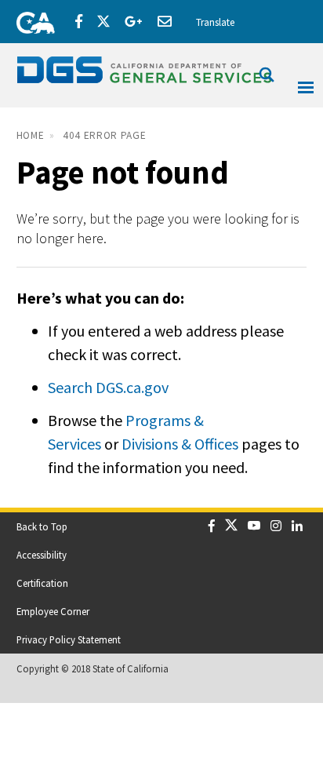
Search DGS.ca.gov (108, 387)
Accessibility (41, 554)
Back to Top (41, 526)
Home (30, 135)
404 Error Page (104, 135)
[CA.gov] (30, 19)
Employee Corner (52, 611)
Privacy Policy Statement (68, 639)
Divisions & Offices (180, 443)
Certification (42, 583)
